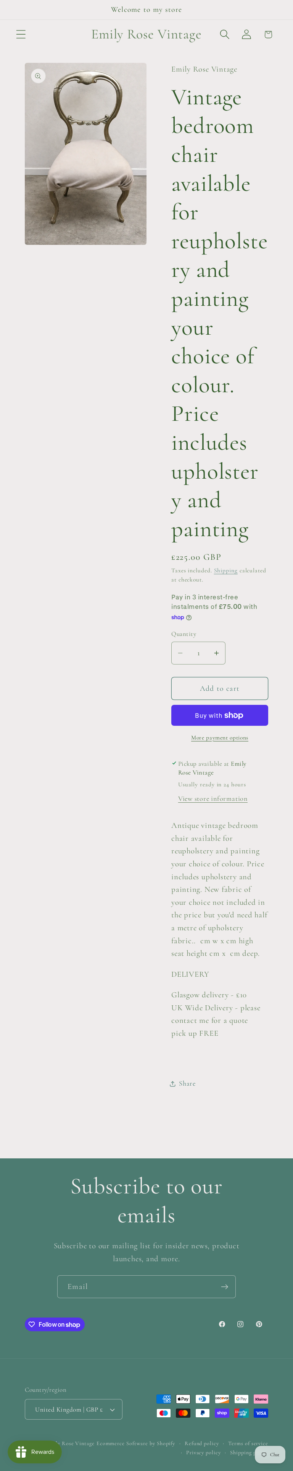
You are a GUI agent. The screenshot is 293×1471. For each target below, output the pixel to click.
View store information (213, 798)
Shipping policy (249, 1452)
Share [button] (187, 1083)
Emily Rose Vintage (70, 1443)
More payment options (219, 737)
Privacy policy (203, 1452)
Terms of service (248, 1443)
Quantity (183, 634)
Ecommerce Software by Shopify (136, 1443)
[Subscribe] (224, 1287)
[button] (21, 34)
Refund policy (202, 1443)
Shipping (226, 570)
